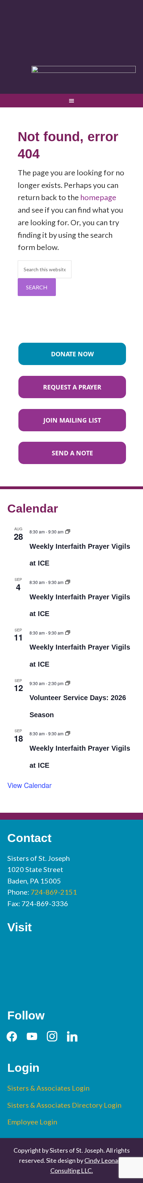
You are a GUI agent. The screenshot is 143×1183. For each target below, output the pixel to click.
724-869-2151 (54, 892)
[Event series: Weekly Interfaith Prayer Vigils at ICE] (67, 530)
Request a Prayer (72, 387)
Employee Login (32, 1121)
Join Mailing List (72, 420)
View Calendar (29, 785)
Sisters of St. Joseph (71, 29)
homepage (98, 197)
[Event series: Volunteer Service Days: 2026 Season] (67, 682)
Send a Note (72, 453)
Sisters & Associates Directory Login (64, 1105)
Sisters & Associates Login (48, 1088)
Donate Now (72, 354)
